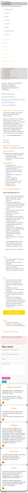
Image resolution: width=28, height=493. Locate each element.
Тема (3, 359)
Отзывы (7, 27)
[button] (14, 312)
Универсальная (9, 9)
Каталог (7, 16)
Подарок (7, 20)
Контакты (7, 34)
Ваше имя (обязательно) (10, 349)
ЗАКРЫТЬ (4, 381)
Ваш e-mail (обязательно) (10, 354)
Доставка (7, 23)
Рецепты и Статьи (9, 30)
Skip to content (5, 1)
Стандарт (7, 13)
